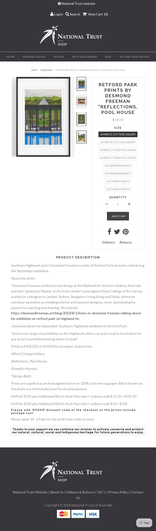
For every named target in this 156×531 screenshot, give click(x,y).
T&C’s (101, 492)
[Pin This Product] (126, 233)
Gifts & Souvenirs (84, 56)
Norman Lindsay (34, 56)
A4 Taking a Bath (118, 181)
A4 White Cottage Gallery (117, 134)
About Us (57, 492)
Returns (125, 242)
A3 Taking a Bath (118, 189)
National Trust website (78, 3)
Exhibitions (46, 70)
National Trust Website (30, 492)
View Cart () (97, 14)
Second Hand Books (134, 56)
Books (59, 56)
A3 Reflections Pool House (118, 157)
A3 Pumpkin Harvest (118, 173)
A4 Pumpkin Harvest (118, 165)
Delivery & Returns (80, 492)
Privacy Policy (118, 492)
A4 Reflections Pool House (118, 150)
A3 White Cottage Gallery (117, 142)
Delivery (108, 242)
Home (10, 56)
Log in (58, 14)
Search (74, 14)
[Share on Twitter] (117, 233)
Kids (108, 56)
